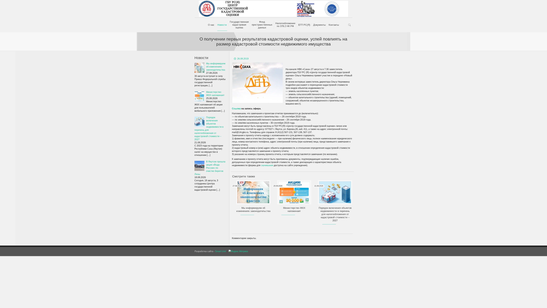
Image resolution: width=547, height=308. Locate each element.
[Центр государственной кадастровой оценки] (273, 9)
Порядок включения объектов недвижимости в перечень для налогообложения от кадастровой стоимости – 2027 (335, 214)
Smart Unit (220, 251)
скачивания (267, 165)
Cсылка (236, 108)
